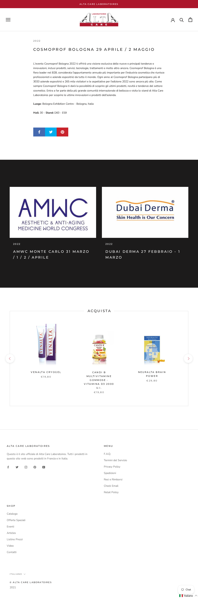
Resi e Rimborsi (113, 479)
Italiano (16, 574)
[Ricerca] (182, 20)
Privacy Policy (112, 467)
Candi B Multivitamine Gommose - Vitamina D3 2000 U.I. (99, 380)
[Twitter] (17, 467)
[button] (188, 595)
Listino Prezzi (15, 539)
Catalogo (12, 514)
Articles (11, 533)
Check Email (111, 486)
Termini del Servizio (115, 460)
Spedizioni (110, 473)
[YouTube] (43, 467)
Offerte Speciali (16, 520)
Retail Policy (111, 492)
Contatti (11, 552)
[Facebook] (8, 467)
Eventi (10, 526)
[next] (188, 358)
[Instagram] (26, 467)
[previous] (9, 358)
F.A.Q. (107, 454)
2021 (13, 587)
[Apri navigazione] (8, 19)
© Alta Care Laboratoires (31, 582)
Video (10, 546)
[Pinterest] (34, 467)
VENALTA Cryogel (46, 372)
